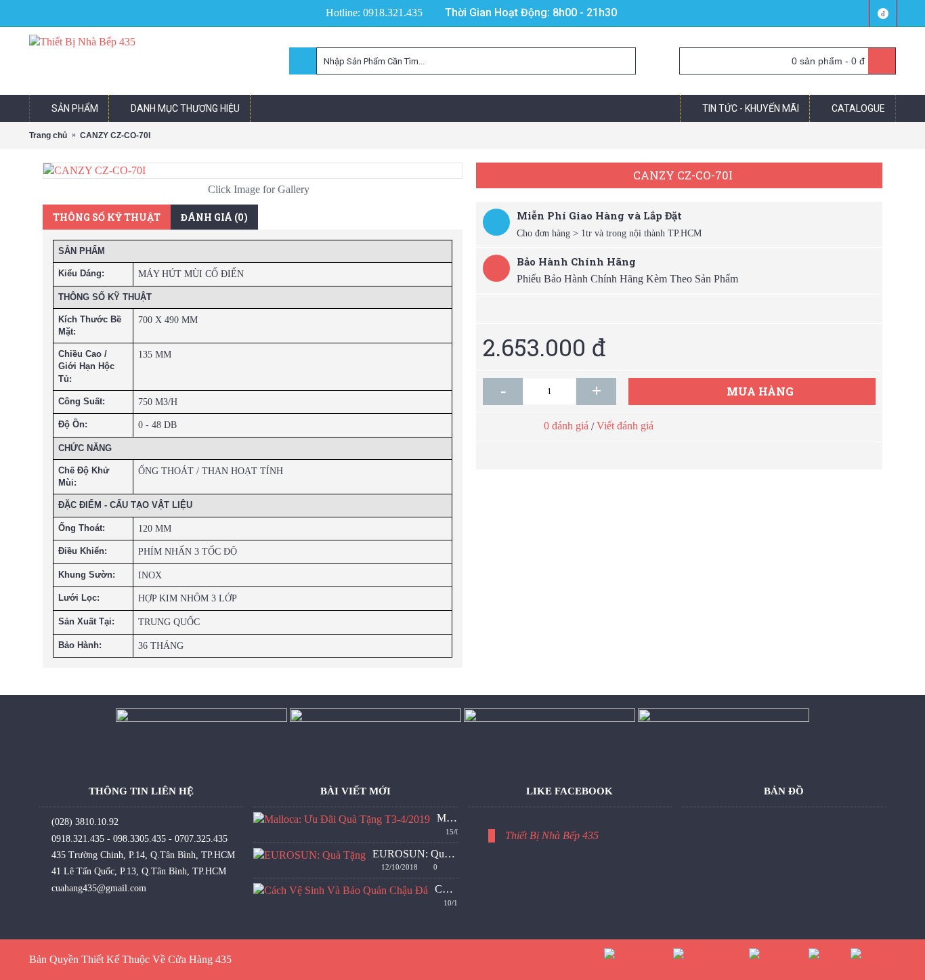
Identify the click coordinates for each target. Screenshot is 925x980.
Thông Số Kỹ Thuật (106, 217)
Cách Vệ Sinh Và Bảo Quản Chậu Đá (446, 889)
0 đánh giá (566, 425)
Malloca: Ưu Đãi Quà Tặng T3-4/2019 (447, 818)
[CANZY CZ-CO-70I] (252, 171)
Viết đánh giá (625, 425)
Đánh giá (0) (214, 217)
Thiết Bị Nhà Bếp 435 (552, 835)
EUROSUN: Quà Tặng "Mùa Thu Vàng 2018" (414, 853)
